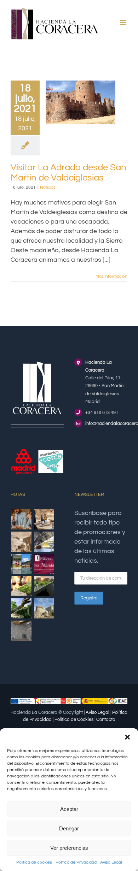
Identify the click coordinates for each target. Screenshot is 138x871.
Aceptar (69, 809)
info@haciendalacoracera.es (106, 423)
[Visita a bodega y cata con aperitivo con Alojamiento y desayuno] (43, 519)
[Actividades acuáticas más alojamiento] (21, 564)
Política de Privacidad (76, 862)
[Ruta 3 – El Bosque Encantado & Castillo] (21, 631)
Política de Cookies (73, 719)
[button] (127, 737)
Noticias (48, 187)
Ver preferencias (69, 848)
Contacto (105, 719)
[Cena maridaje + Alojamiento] (43, 564)
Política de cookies (34, 862)
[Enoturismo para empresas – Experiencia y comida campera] (21, 519)
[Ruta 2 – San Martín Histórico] (43, 608)
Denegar (69, 828)
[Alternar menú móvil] (123, 22)
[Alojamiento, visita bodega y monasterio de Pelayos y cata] (43, 542)
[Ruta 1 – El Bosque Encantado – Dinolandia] (21, 608)
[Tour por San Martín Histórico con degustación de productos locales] (21, 542)
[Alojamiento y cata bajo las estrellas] (43, 586)
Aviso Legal (111, 862)
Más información (111, 276)
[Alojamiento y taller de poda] (21, 586)
